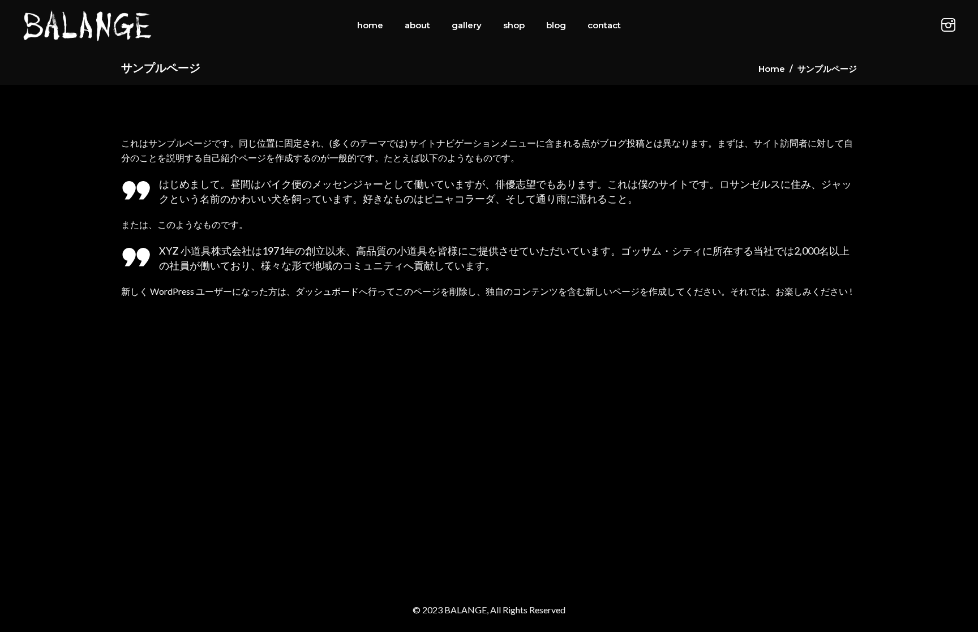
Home (771, 68)
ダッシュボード (327, 291)
